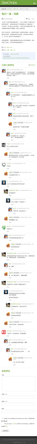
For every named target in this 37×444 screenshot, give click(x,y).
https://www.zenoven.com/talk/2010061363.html (16, 58)
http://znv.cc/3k (15, 54)
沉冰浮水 (9, 163)
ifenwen (9, 226)
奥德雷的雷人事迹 (13, 190)
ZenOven (9, 2)
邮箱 (4, 401)
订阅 (6, 426)
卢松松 (8, 144)
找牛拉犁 (9, 331)
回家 (8, 50)
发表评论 (32, 65)
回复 (8, 78)
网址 (3, 408)
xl (11, 199)
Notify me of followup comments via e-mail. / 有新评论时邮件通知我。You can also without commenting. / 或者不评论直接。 (18, 422)
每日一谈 (15, 9)
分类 (24, 442)
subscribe (14, 423)
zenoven (32, 440)
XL (7, 181)
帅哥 (8, 70)
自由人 (15, 122)
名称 (4, 394)
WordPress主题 (17, 442)
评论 (3, 375)
